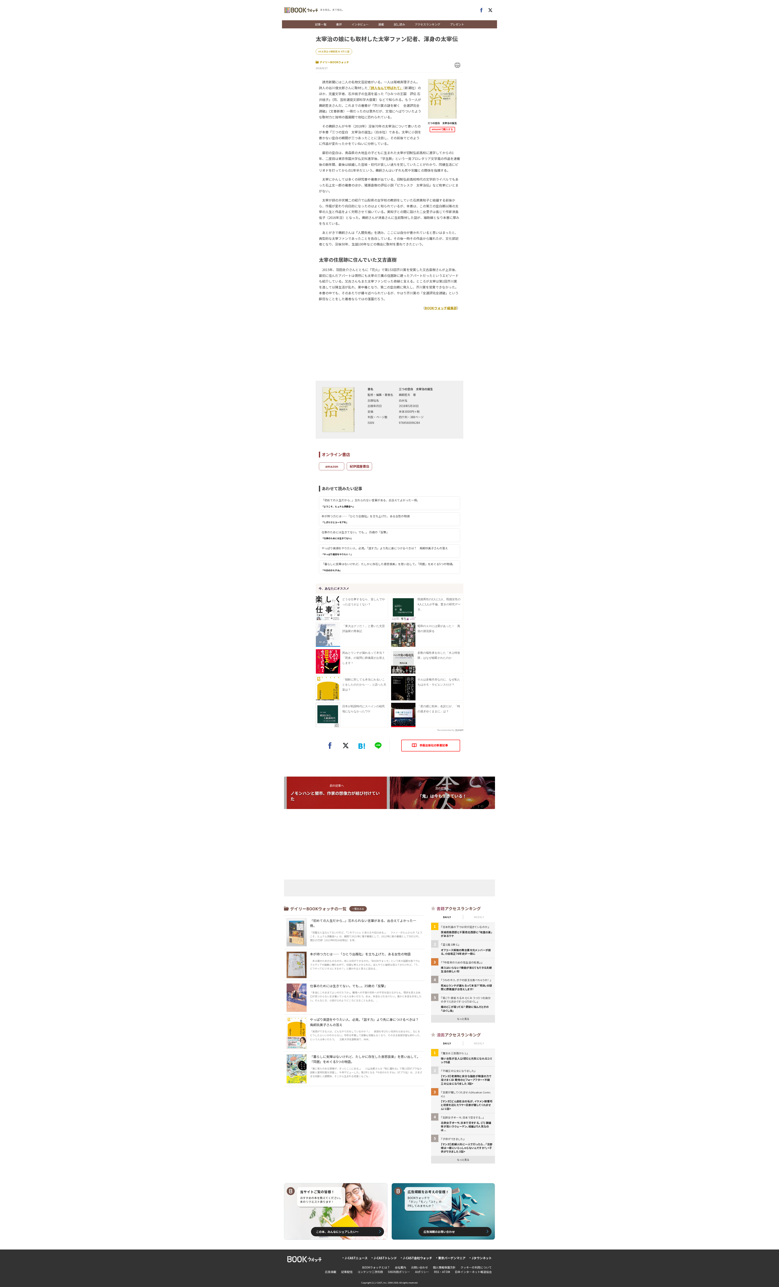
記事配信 (347, 1272)
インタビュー (360, 24)
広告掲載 (330, 1272)
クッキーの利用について (476, 1267)
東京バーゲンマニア (452, 1258)
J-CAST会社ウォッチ (417, 1258)
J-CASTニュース (356, 1258)
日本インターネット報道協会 (473, 1272)
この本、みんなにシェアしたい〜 (337, 1232)
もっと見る (463, 1018)
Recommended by (445, 730)
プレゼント (457, 24)
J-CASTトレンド (385, 1258)
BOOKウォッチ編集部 (441, 307)
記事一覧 (320, 24)
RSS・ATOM (442, 1272)
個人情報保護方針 (444, 1267)
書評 (339, 24)
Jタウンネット (482, 1258)
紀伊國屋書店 (359, 466)
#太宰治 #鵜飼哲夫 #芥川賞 (335, 51)
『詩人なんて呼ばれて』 (385, 87)
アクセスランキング (427, 24)
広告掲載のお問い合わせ (439, 1232)
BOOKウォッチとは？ (376, 1267)
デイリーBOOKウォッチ (334, 62)
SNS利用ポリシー (399, 1272)
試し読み (399, 24)
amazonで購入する (442, 129)
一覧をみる (358, 908)
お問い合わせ (419, 1267)
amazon (331, 466)
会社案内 (400, 1267)
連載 (381, 24)
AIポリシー (422, 1272)
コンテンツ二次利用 (370, 1272)
